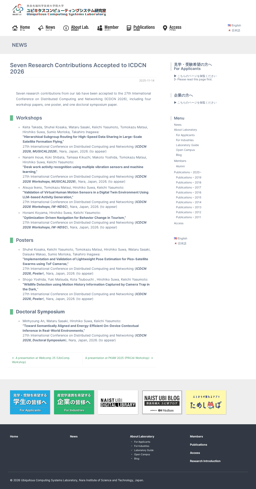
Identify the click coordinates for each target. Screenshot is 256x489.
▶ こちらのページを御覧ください (195, 102)
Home (14, 436)
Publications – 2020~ (187, 172)
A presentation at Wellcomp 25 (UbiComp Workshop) (41, 360)
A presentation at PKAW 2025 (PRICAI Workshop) (117, 358)
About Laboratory (185, 129)
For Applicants (185, 135)
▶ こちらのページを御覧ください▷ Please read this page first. (195, 77)
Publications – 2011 (188, 217)
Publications (198, 444)
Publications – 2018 (188, 182)
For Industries (185, 140)
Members (180, 160)
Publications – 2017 (188, 187)
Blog (179, 154)
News (177, 124)
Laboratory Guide (187, 145)
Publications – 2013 (188, 207)
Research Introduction (205, 461)
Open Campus (185, 149)
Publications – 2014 (188, 202)
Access (178, 223)
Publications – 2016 (188, 192)
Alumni (180, 166)
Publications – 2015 (188, 197)
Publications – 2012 (188, 212)
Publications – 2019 (188, 177)
